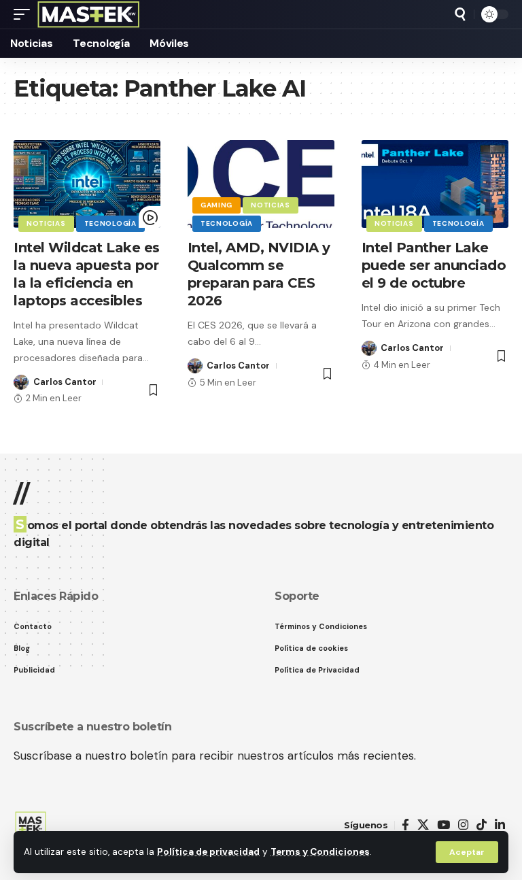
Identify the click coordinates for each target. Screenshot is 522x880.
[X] (423, 825)
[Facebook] (405, 825)
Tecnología (110, 223)
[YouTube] (443, 825)
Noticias (46, 223)
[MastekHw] (89, 14)
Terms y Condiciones (320, 852)
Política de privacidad (208, 852)
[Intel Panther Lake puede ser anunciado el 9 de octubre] (435, 184)
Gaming (216, 205)
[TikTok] (481, 825)
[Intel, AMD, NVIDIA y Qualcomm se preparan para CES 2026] (261, 184)
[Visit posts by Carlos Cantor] (21, 382)
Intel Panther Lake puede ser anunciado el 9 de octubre (434, 265)
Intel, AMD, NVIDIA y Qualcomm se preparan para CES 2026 (259, 274)
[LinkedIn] (499, 825)
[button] (467, 852)
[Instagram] (463, 825)
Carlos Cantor (65, 382)
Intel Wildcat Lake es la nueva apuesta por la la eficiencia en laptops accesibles (87, 274)
